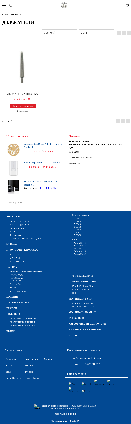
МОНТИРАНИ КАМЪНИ (82, 312)
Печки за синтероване (19, 228)
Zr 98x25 (77, 232)
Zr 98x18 (77, 227)
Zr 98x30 (77, 235)
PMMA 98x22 (17, 278)
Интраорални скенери (19, 221)
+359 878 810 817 (47, 188)
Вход (8, 372)
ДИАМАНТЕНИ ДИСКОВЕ (22, 326)
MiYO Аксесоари (17, 262)
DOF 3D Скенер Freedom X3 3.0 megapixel (41, 183)
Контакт (29, 365)
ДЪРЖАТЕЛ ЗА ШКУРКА (22, 94)
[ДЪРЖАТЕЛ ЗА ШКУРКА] (22, 66)
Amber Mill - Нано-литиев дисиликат (26, 272)
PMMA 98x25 (17, 281)
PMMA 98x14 (80, 248)
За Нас (9, 365)
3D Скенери (15, 231)
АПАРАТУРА (13, 216)
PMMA (75, 239)
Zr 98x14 (77, 221)
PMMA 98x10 (80, 243)
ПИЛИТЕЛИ (13, 314)
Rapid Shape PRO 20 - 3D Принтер (42, 163)
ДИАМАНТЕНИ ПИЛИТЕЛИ (23, 322)
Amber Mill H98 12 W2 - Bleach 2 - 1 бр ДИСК (43, 145)
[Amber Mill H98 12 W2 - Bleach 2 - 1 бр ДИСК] (13, 149)
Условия (48, 359)
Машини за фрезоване (19, 224)
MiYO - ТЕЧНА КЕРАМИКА (22, 250)
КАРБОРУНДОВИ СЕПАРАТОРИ (87, 324)
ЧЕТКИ (10, 331)
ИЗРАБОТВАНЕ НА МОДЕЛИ (85, 329)
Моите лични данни (65, 414)
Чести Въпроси (13, 378)
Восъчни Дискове (17, 284)
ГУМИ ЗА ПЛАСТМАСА (83, 307)
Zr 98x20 (77, 230)
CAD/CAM (12, 267)
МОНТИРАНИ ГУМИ (80, 299)
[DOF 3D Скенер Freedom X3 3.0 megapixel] (13, 187)
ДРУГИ (73, 335)
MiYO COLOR (16, 254)
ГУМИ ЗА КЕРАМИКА (82, 286)
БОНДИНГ (12, 297)
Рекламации (12, 359)
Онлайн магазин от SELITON (65, 421)
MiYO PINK (15, 258)
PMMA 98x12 (80, 246)
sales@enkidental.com (90, 358)
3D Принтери (15, 235)
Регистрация (31, 359)
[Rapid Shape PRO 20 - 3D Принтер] (13, 168)
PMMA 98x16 (80, 251)
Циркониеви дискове (81, 215)
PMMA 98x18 (80, 254)
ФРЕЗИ (13, 288)
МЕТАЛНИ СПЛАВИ (18, 302)
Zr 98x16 (77, 224)
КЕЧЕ (74, 293)
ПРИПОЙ (11, 308)
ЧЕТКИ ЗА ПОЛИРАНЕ (82, 276)
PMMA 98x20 (17, 275)
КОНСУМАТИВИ (18, 291)
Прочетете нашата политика (66, 409)
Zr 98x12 (77, 219)
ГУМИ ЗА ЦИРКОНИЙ (83, 303)
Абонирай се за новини (82, 157)
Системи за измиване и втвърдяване (26, 238)
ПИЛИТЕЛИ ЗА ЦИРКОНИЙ (23, 319)
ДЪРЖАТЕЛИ (76, 318)
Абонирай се (15, 203)
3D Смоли (11, 244)
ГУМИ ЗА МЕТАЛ (80, 289)
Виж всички (74, 163)
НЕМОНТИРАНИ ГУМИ (82, 281)
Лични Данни (32, 378)
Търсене (29, 372)
